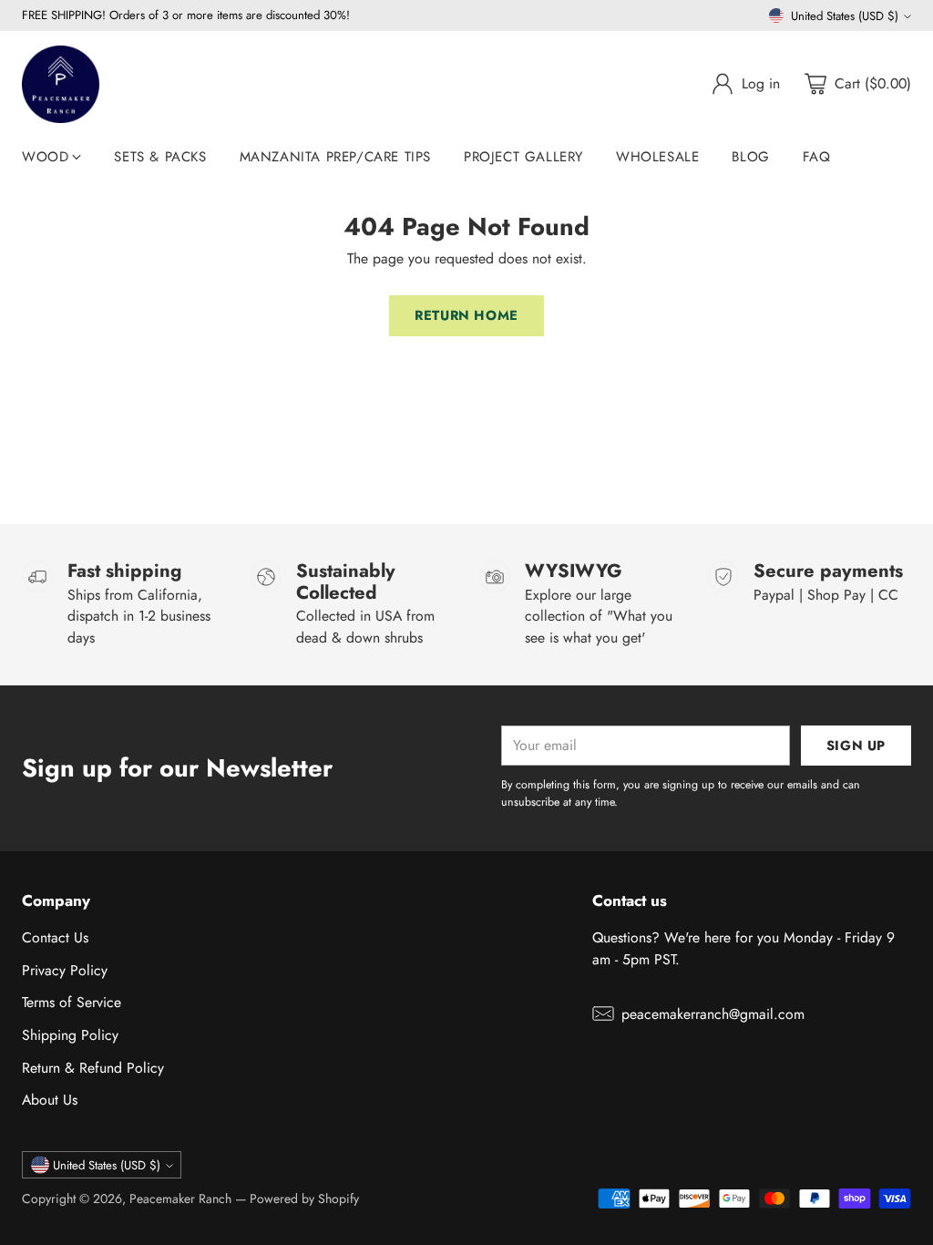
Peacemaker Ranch (180, 1198)
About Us (49, 1099)
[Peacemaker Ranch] (60, 84)
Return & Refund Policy (93, 1067)
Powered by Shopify (304, 1198)
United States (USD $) (844, 16)
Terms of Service (71, 1002)
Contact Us (55, 937)
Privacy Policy (65, 970)
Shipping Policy (70, 1034)
